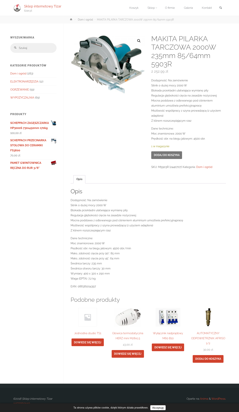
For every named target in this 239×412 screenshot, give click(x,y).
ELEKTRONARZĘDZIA (24, 81)
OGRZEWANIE (19, 89)
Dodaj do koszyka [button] (208, 358)
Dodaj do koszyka (167, 155)
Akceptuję (158, 407)
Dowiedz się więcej (87, 342)
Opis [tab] (79, 179)
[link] (221, 8)
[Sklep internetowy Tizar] (17, 8)
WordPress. (218, 398)
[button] (139, 41)
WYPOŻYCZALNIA (22, 97)
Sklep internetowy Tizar (42, 6)
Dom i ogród (85, 19)
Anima (203, 398)
